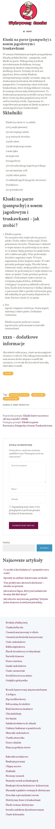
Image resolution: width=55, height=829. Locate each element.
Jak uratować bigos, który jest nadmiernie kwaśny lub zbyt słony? (25, 593)
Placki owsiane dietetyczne (20, 805)
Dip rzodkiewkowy (16, 699)
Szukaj (6, 542)
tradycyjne (11, 398)
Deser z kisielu (13, 742)
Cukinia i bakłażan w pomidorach (23, 728)
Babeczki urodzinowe (17, 757)
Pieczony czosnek (15, 776)
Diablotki (10, 771)
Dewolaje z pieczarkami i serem (22, 795)
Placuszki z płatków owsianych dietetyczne (28, 790)
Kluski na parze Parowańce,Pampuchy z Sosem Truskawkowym (27, 424)
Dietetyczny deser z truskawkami (23, 800)
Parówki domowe (15, 656)
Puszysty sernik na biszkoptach (22, 781)
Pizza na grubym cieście (18, 747)
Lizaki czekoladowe (16, 666)
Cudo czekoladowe (16, 642)
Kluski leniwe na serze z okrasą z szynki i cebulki (25, 417)
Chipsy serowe (13, 766)
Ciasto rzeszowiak (15, 671)
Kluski (8, 373)
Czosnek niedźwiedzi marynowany (24, 637)
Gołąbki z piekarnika (17, 680)
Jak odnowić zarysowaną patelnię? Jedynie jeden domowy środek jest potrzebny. (26, 601)
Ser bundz (11, 718)
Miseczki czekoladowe (17, 733)
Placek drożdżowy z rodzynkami (23, 651)
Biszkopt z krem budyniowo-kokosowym (27, 785)
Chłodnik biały (13, 714)
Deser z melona (14, 661)
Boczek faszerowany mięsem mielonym (26, 690)
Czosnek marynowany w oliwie (22, 632)
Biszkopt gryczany (15, 761)
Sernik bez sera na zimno (19, 675)
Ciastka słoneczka (15, 738)
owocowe (38, 395)
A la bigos (11, 694)
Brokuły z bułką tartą (17, 622)
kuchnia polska (19, 395)
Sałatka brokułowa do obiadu (21, 723)
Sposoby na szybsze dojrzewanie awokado (26, 578)
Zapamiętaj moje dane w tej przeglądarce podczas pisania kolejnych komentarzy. (24, 510)
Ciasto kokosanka (15, 814)
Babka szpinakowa (15, 647)
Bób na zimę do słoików (18, 704)
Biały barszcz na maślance (19, 709)
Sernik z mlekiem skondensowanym (25, 810)
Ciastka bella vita (14, 627)
